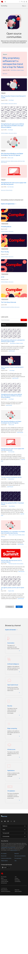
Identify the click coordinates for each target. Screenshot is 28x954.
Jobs (15, 860)
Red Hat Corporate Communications (16, 563)
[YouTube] (5, 821)
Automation (10, 643)
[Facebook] (8, 821)
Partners (7, 190)
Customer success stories (6, 858)
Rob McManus (14, 70)
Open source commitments (19, 855)
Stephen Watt (11, 590)
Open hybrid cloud (12, 685)
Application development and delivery (7, 307)
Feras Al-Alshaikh (18, 534)
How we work (3, 855)
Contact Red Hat (4, 879)
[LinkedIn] (2, 821)
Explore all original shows (8, 204)
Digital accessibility (18, 891)
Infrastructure (11, 749)
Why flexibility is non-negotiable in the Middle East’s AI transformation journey (13, 532)
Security (15, 103)
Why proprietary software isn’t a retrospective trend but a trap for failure (13, 340)
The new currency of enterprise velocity (11, 477)
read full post (12, 351)
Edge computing (12, 728)
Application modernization (5, 161)
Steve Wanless (12, 506)
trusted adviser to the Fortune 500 (8, 847)
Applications (11, 770)
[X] (11, 821)
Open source (5, 73)
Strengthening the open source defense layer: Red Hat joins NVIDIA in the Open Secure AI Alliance (11, 396)
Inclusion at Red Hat (4, 881)
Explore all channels (10, 629)
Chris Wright (11, 100)
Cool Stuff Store (18, 881)
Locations (16, 878)
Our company (4, 853)
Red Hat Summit (4, 883)
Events (2, 878)
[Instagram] (14, 821)
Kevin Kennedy (10, 186)
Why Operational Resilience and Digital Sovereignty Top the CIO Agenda (11, 422)
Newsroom (16, 853)
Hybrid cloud (20, 161)
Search (24, 319)
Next (19, 606)
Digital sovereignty (14, 161)
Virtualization (11, 791)
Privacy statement (4, 889)
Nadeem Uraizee (20, 70)
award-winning (13, 850)
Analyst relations (4, 860)
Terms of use (17, 889)
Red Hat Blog (4, 6)
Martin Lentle (10, 157)
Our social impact (17, 858)
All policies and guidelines (5, 891)
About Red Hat (3, 876)
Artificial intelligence (4, 103)
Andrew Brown (11, 479)
